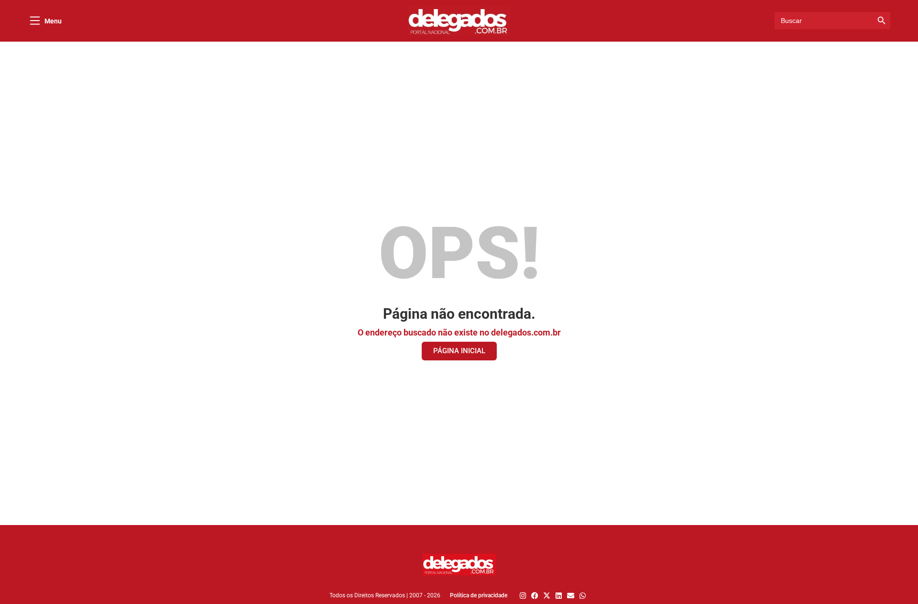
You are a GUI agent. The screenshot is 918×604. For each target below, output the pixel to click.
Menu (53, 21)
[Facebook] (535, 596)
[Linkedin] (559, 596)
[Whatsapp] (583, 596)
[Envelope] (571, 596)
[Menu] (35, 20)
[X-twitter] (547, 596)
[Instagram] (523, 596)
